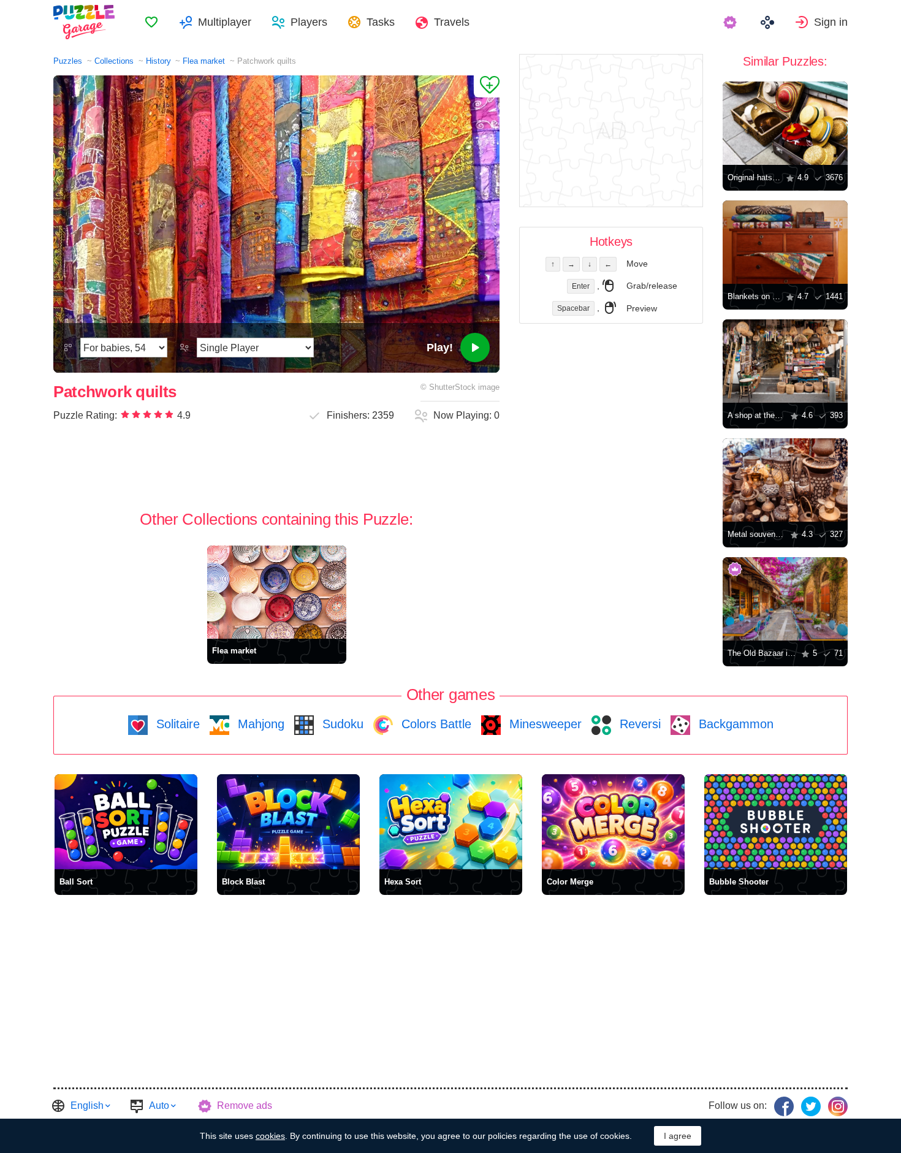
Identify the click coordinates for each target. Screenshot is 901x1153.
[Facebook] (784, 1106)
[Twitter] (811, 1106)
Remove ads (244, 1105)
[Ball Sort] (126, 821)
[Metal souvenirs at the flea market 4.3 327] (785, 480)
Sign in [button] (831, 22)
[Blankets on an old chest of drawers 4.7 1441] (785, 242)
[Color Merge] (613, 821)
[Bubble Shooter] (775, 821)
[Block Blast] (288, 821)
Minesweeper (544, 724)
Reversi (638, 724)
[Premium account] (731, 22)
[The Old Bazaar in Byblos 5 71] (785, 599)
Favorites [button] (151, 22)
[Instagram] (838, 1106)
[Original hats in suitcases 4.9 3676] (785, 123)
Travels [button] (452, 22)
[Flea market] (276, 592)
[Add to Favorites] (487, 86)
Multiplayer (224, 22)
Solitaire (176, 724)
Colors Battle (434, 724)
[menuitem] (151, 22)
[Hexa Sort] (450, 821)
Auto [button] (159, 1105)
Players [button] (309, 22)
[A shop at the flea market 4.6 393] (785, 361)
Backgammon (734, 724)
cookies (270, 1136)
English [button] (87, 1105)
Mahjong (259, 724)
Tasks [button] (381, 22)
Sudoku (341, 724)
